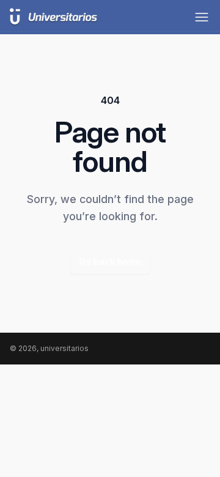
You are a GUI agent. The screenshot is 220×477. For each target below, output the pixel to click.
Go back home (110, 261)
